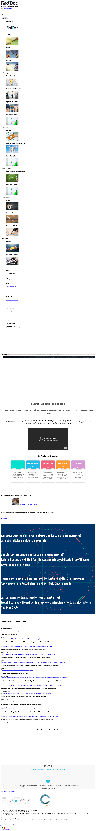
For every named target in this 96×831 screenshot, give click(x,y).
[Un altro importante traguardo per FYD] (11, 631)
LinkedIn (48, 769)
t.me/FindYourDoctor (11, 312)
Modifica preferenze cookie (8, 791)
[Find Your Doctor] (9, 6)
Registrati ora (4, 518)
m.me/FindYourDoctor (12, 300)
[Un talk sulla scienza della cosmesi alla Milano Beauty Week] (17, 670)
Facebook (33, 769)
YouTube (55, 769)
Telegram (62, 769)
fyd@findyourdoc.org (11, 286)
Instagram (41, 769)
